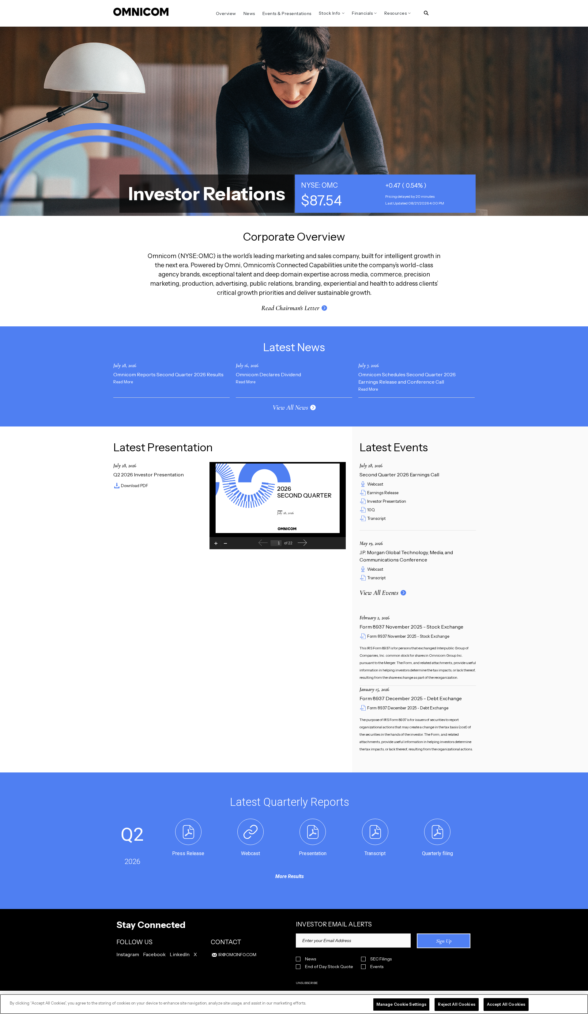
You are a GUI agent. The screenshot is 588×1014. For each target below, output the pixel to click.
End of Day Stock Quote (329, 966)
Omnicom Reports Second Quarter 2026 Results (168, 374)
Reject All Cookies (456, 1004)
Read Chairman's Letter (290, 308)
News (310, 959)
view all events (379, 593)
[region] (294, 1004)
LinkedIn (180, 954)
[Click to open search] (426, 13)
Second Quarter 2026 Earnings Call (399, 474)
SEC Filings (381, 959)
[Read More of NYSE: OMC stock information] (385, 194)
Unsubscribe (307, 983)
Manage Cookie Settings (401, 1004)
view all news (290, 407)
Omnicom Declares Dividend (268, 374)
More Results (289, 876)
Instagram (127, 954)
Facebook (154, 954)
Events (376, 966)
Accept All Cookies (506, 1004)
